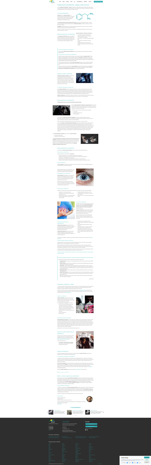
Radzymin (90, 458)
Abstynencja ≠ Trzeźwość (92, 437)
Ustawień (135, 462)
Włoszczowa (90, 460)
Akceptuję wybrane (146, 460)
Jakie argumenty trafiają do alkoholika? (81, 437)
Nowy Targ (90, 443)
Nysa (49, 451)
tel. (51, 427)
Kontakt (50, 430)
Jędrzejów (77, 461)
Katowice (90, 448)
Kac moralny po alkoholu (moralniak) (53, 437)
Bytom (49, 450)
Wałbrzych (77, 451)
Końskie (50, 461)
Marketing (140, 462)
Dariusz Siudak (51, 426)
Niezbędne (124, 462)
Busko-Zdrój (77, 460)
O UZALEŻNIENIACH (79, 1)
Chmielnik (90, 461)
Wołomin (63, 458)
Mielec (49, 445)
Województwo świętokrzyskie (79, 459)
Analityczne (129, 462)
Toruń (90, 452)
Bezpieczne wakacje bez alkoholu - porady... (81, 436)
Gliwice (76, 449)
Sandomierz (63, 460)
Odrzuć (147, 462)
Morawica (63, 461)
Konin (49, 453)
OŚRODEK (67, 1)
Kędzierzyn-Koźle (64, 451)
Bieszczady (77, 444)
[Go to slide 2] (75, 415)
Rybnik (63, 450)
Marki (76, 458)
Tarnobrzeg (63, 445)
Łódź (89, 453)
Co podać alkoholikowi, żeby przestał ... (94, 436)
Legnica (90, 451)
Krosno (90, 444)
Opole (90, 450)
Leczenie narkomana (57, 410)
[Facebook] (85, 429)
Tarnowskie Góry (78, 450)
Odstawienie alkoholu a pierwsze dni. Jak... (54, 436)
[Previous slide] (47, 412)
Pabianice (77, 454)
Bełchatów (63, 454)
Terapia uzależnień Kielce (92, 459)
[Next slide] (103, 412)
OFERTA (63, 1)
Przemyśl (63, 444)
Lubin (63, 452)
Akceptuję (146, 457)
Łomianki (50, 459)
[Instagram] (87, 429)
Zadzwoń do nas (91, 426)
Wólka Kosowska (64, 459)
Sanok (76, 445)
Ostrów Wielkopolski (78, 453)
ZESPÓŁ (71, 1)
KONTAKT (90, 1)
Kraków (50, 443)
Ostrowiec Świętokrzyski (52, 460)
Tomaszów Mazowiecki (92, 454)
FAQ (74, 1)
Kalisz (63, 453)
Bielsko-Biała (63, 449)
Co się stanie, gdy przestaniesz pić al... (67, 437)
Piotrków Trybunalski (51, 454)
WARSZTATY (85, 1)
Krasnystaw (63, 448)
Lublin (90, 445)
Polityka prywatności (137, 460)
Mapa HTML (100, 463)
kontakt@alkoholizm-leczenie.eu (53, 423)
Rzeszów (50, 444)
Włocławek (77, 452)
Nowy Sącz (77, 443)
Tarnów (63, 443)
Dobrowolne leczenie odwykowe (95, 410)
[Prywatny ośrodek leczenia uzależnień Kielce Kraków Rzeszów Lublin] (52, 1)
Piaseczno (50, 458)
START (60, 1)
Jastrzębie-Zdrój (91, 449)
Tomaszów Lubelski (78, 448)
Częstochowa (50, 449)
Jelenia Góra (50, 452)
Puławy (49, 448)
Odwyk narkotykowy (75, 410)
